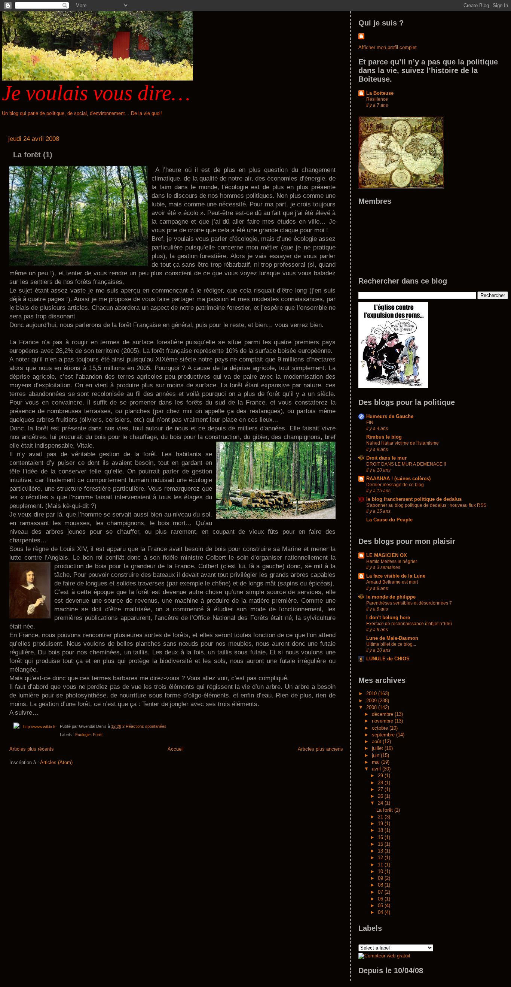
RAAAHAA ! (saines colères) (398, 478)
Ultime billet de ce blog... (391, 644)
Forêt (97, 734)
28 (381, 782)
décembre (383, 714)
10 (381, 871)
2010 (372, 693)
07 (381, 892)
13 (381, 851)
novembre (383, 721)
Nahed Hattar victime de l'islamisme (402, 443)
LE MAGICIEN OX (386, 555)
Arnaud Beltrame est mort (392, 582)
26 (381, 796)
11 (381, 865)
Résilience (377, 99)
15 (381, 844)
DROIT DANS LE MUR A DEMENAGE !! (406, 464)
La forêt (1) (32, 155)
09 (381, 878)
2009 (372, 700)
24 (381, 803)
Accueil (176, 749)
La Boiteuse (380, 93)
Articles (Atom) (56, 762)
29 (381, 775)
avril (377, 769)
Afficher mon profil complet (387, 47)
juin (376, 755)
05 (381, 905)
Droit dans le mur (386, 458)
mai (376, 762)
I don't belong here (388, 617)
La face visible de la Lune (395, 576)
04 (381, 912)
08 (381, 885)
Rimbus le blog (384, 437)
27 (381, 789)
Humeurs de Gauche (389, 416)
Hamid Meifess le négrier (391, 561)
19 (381, 823)
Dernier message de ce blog (395, 484)
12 (381, 857)
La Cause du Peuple (389, 520)
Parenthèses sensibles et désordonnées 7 (409, 603)
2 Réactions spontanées (144, 726)
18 (381, 830)
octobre (380, 728)
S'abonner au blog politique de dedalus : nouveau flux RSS (426, 505)
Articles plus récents (31, 749)
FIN (369, 422)
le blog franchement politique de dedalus (414, 499)
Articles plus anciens (320, 749)
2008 (372, 707)
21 (381, 817)
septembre (384, 735)
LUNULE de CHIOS (388, 658)
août (377, 741)
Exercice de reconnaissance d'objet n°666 (409, 623)
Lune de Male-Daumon (392, 638)
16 (381, 837)
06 (381, 899)
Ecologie (83, 734)
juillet (378, 748)
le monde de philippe (391, 597)
